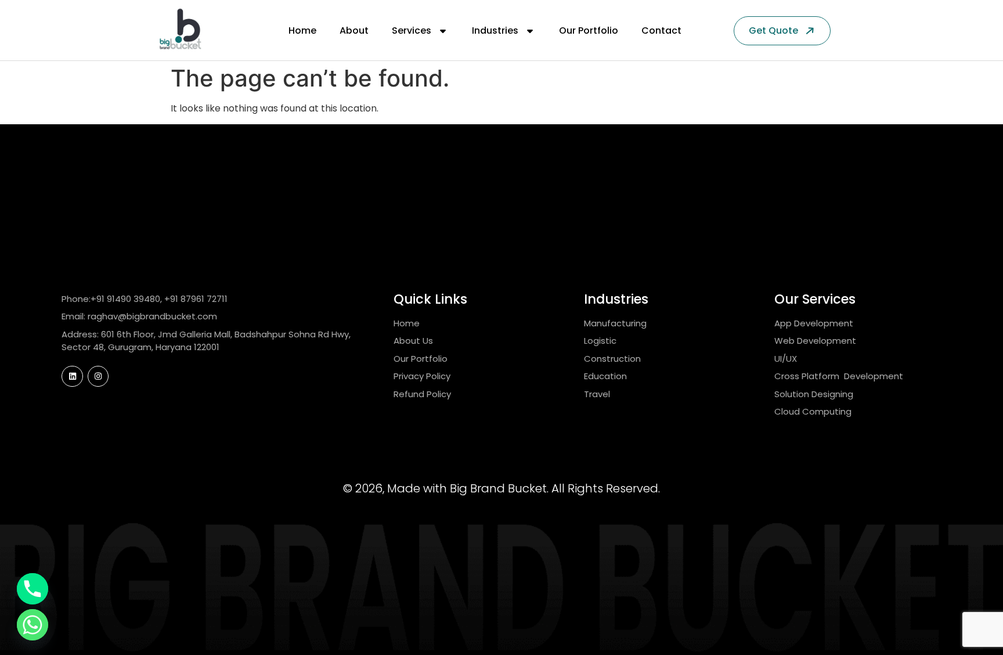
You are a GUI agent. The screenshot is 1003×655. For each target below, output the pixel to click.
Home (302, 30)
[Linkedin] (72, 376)
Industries (495, 30)
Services (411, 30)
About (354, 30)
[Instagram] (98, 376)
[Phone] (32, 588)
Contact (661, 30)
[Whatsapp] (32, 624)
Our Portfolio (588, 30)
